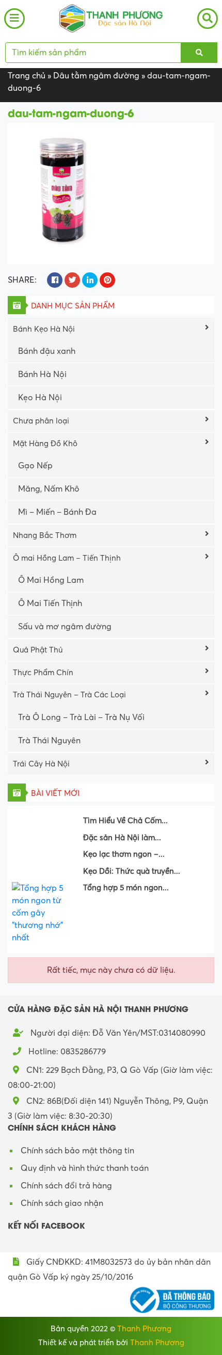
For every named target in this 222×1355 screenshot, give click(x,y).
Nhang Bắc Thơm (44, 535)
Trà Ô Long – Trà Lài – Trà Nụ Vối (81, 717)
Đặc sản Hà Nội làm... (122, 838)
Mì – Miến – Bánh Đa (57, 512)
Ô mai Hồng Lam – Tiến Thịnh (67, 558)
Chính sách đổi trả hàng (66, 1185)
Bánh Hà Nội (42, 374)
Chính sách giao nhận (62, 1203)
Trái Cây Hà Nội (41, 764)
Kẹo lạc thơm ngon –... (124, 854)
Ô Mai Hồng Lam (51, 580)
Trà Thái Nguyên (49, 740)
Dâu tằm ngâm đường (96, 75)
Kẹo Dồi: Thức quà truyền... (131, 871)
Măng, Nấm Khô (49, 489)
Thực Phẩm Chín (43, 672)
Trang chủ (26, 75)
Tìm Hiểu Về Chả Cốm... (125, 821)
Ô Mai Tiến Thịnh (50, 603)
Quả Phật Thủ (37, 650)
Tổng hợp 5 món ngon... (126, 888)
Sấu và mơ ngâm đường (65, 626)
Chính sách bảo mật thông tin (77, 1150)
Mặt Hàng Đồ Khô (45, 443)
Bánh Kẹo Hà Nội (44, 329)
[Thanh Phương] (111, 17)
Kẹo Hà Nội (40, 397)
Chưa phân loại (41, 421)
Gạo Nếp (35, 465)
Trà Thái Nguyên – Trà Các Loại (69, 695)
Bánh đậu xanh (46, 351)
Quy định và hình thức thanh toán (85, 1168)
